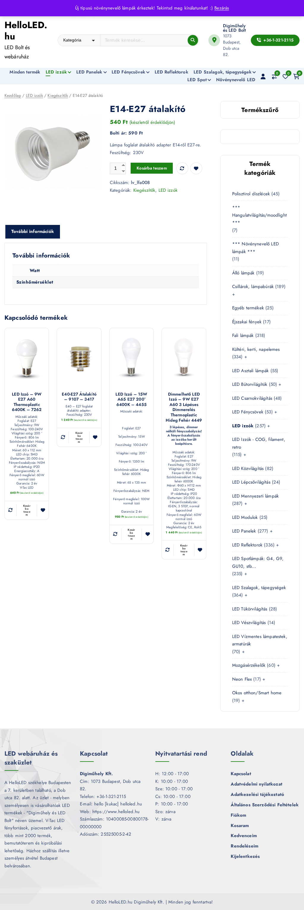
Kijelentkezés (245, 856)
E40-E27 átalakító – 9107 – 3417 (79, 397)
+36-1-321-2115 (278, 40)
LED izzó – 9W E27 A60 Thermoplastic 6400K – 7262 (27, 402)
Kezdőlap (12, 95)
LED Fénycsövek (128, 72)
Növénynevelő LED (235, 79)
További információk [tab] (32, 231)
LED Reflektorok (171, 72)
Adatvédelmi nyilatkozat (256, 784)
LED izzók (56, 72)
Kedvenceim (244, 835)
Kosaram (240, 825)
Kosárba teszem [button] (27, 510)
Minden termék (25, 72)
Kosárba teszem (152, 168)
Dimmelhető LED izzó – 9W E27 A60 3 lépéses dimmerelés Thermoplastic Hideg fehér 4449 (184, 407)
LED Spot (197, 79)
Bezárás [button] (221, 8)
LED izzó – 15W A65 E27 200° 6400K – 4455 (131, 399)
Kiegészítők (58, 95)
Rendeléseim (244, 846)
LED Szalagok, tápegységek (222, 72)
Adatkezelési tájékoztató (257, 794)
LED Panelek (89, 72)
